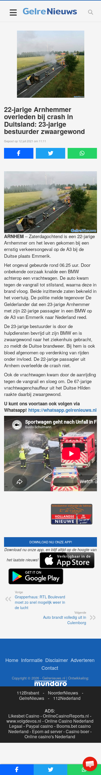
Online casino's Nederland (50, 736)
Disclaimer (56, 659)
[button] (90, 764)
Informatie (32, 659)
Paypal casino (39, 726)
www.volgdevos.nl (23, 721)
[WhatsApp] (82, 153)
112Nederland (67, 698)
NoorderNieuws (63, 693)
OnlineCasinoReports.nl (66, 716)
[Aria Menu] (13, 12)
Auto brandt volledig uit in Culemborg (64, 617)
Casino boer (77, 731)
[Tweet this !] (50, 153)
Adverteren (83, 659)
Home (11, 659)
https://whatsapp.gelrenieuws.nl (62, 410)
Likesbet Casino (23, 716)
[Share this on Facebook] (18, 153)
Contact (49, 667)
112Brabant (28, 693)
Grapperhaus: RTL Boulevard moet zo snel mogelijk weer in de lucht (40, 600)
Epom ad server (47, 731)
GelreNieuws (31, 698)
